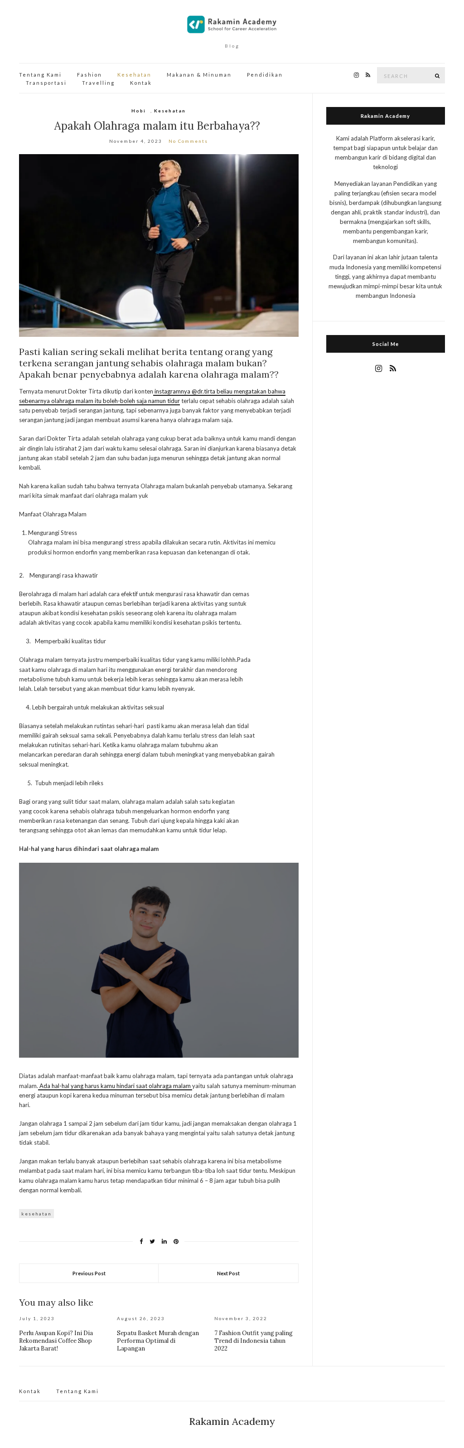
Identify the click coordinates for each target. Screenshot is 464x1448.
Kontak (141, 83)
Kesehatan (134, 75)
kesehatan (36, 1213)
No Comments (188, 141)
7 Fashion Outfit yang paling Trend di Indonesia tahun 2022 (253, 1340)
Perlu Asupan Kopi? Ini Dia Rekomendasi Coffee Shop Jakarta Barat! (56, 1340)
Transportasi (46, 83)
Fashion (89, 75)
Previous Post (89, 1273)
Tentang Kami (40, 75)
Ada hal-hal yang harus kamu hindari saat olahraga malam (115, 1085)
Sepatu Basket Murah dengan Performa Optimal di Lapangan (158, 1340)
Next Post (228, 1273)
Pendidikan (265, 75)
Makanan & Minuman (199, 75)
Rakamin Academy (232, 1421)
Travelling (98, 83)
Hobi (138, 110)
